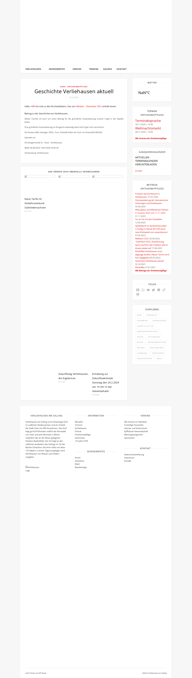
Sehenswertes (57, 69)
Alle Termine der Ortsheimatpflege (151, 138)
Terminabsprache (148, 120)
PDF (140, 171)
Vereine (77, 69)
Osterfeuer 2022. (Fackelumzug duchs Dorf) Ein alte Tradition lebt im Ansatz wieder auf (151, 244)
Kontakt (122, 69)
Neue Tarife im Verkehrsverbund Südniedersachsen (35, 203)
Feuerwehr (142, 321)
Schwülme (142, 353)
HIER (33, 106)
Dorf (63, 87)
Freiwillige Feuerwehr (134, 425)
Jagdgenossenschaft (147, 331)
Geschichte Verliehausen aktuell (149, 261)
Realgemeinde (157, 348)
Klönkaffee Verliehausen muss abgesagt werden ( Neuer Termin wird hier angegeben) (152, 254)
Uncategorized (144, 358)
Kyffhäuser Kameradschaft (136, 431)
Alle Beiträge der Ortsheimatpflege (151, 270)
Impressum (129, 457)
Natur (140, 342)
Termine (93, 69)
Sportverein (158, 353)
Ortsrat (141, 348)
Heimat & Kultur (145, 326)
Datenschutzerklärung (134, 454)
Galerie (107, 69)
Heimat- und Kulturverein (135, 428)
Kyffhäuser (154, 337)
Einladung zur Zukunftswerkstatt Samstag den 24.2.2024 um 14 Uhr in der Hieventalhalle (105, 382)
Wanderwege (81, 467)
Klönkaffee (140, 267)
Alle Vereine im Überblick (135, 421)
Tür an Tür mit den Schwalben (148, 219)
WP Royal (42, 673)
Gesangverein (159, 321)
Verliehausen (33, 69)
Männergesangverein (133, 434)
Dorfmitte (152, 315)
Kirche (140, 337)
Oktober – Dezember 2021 (89, 106)
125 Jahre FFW (81, 441)
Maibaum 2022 (142, 238)
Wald (159, 358)
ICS (136, 171)
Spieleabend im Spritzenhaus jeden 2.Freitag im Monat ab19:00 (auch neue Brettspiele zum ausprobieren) (151, 228)
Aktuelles (79, 421)
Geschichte (80, 438)
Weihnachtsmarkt (148, 128)
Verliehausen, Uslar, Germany (152, 92)
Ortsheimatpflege (77, 87)
